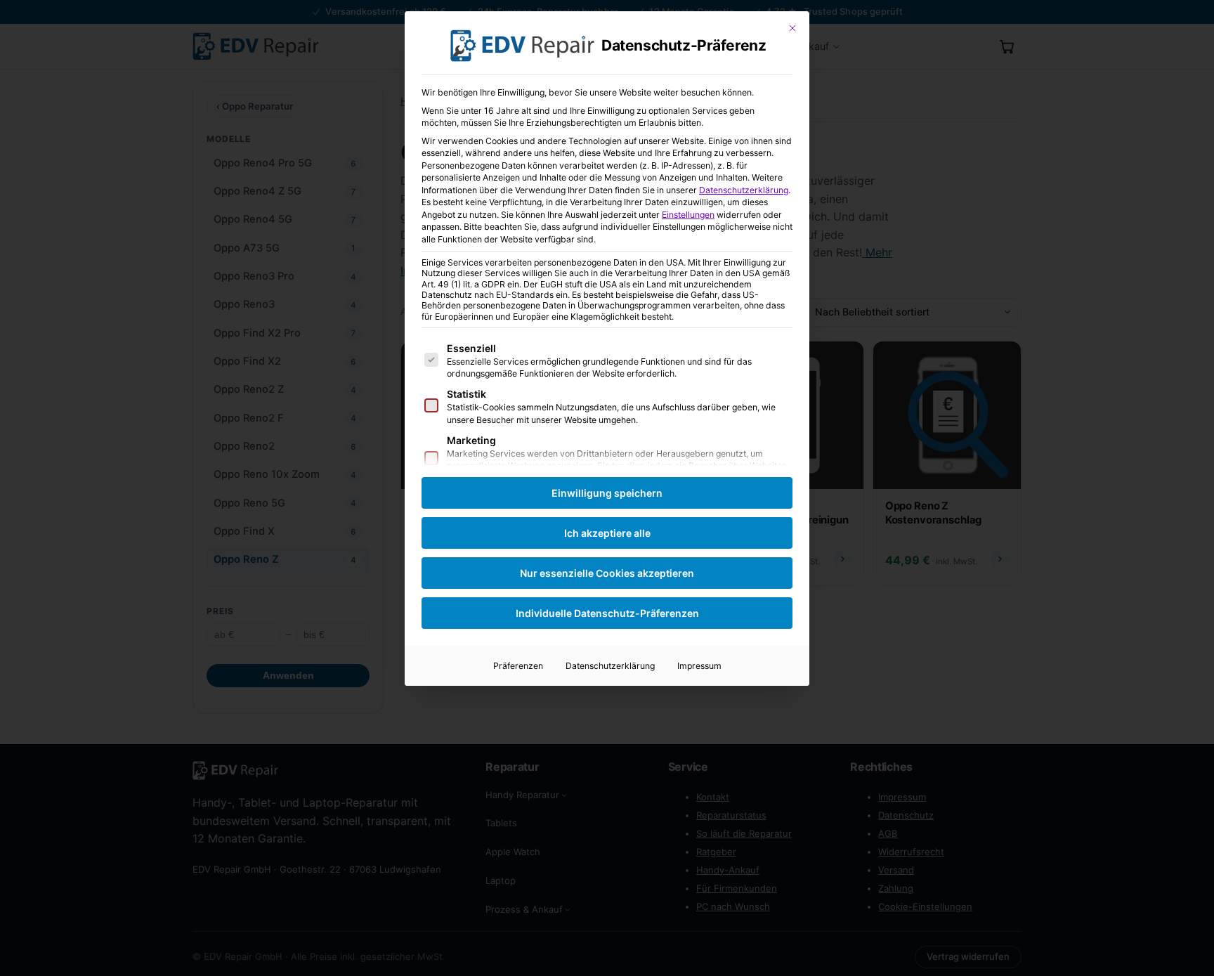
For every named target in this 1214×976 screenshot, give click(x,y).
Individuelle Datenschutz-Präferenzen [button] (607, 613)
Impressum (699, 666)
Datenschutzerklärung (743, 190)
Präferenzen (518, 666)
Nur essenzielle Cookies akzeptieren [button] (607, 573)
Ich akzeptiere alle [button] (607, 533)
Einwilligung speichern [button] (607, 493)
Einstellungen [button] (688, 214)
